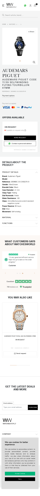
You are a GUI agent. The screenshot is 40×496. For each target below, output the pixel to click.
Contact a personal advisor (22, 144)
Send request (20, 138)
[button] (20, 61)
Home (4, 24)
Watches (12, 24)
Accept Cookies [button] (20, 474)
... (18, 24)
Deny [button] (20, 479)
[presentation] (5, 273)
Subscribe (33, 407)
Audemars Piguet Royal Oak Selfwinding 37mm (20, 336)
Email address (8, 403)
